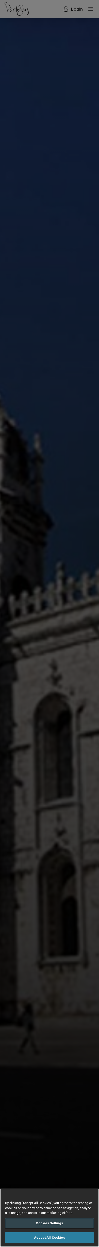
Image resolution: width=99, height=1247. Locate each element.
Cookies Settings (49, 1223)
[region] (49, 1217)
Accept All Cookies (49, 1237)
